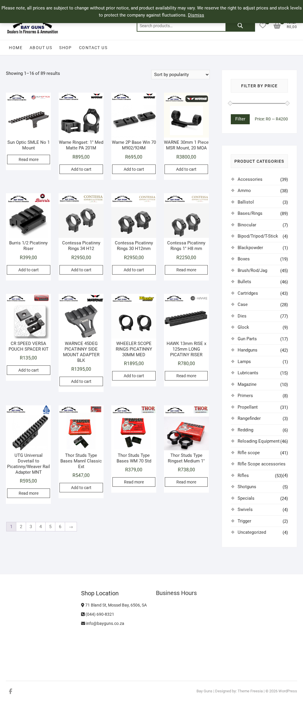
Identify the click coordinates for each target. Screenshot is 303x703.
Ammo (244, 190)
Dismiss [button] (196, 15)
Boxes (244, 259)
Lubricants (248, 372)
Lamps (244, 361)
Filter (240, 119)
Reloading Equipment (259, 441)
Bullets (244, 281)
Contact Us (93, 47)
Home (15, 47)
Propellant (248, 407)
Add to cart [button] (81, 169)
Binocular (247, 225)
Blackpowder (250, 247)
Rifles (243, 475)
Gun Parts (247, 338)
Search (240, 26)
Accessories (250, 179)
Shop (65, 47)
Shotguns (247, 486)
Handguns (247, 350)
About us (41, 47)
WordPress (287, 691)
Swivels (245, 509)
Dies (242, 316)
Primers (245, 395)
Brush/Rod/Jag (252, 270)
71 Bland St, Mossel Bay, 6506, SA (115, 605)
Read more (28, 159)
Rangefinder (249, 418)
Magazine (247, 384)
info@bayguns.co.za (104, 623)
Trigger (244, 521)
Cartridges (248, 293)
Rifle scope (249, 452)
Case (243, 304)
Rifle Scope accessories (262, 464)
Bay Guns (204, 691)
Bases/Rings (250, 213)
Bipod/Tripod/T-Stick (258, 236)
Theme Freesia (250, 691)
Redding (245, 430)
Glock (243, 327)
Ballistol (246, 202)
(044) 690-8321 (99, 614)
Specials (246, 498)
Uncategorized (252, 532)
